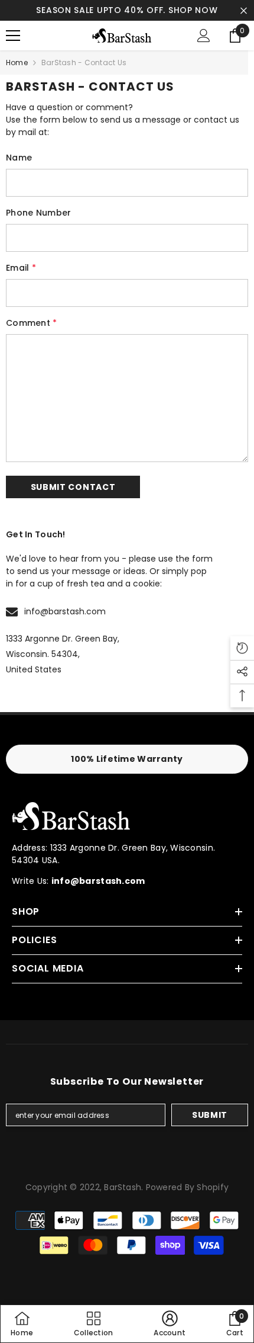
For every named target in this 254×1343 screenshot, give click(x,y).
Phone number (38, 213)
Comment (31, 323)
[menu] (13, 35)
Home (17, 62)
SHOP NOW (193, 10)
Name (19, 158)
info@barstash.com (65, 611)
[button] (73, 487)
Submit (209, 1115)
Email (21, 268)
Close (243, 10)
